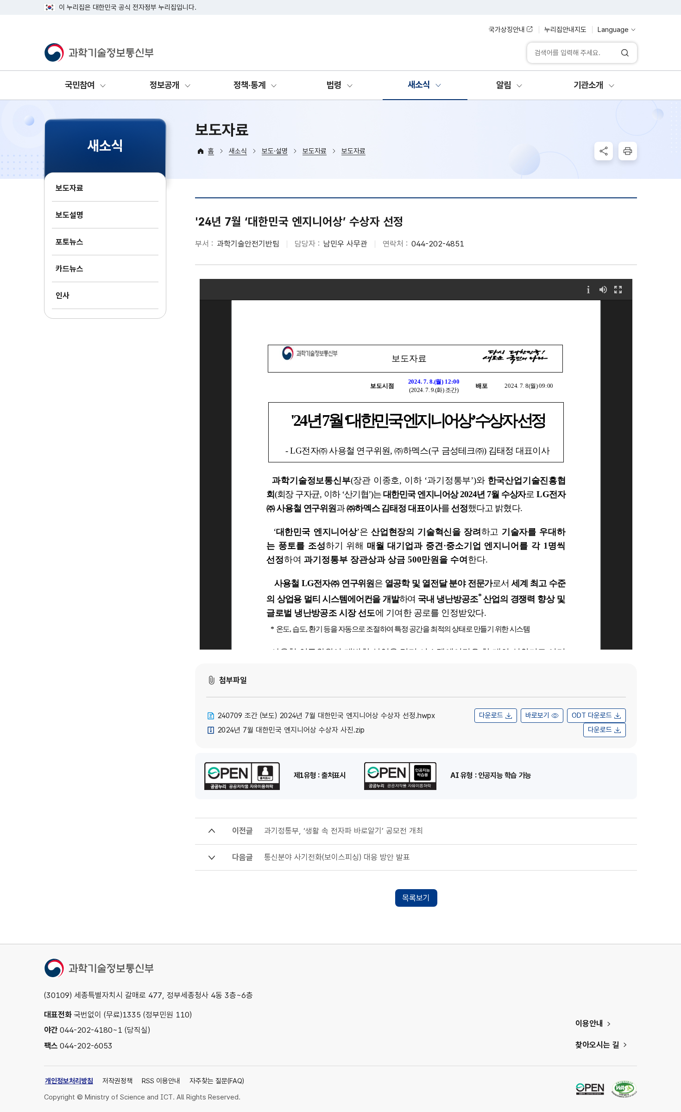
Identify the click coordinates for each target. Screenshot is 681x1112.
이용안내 (589, 1023)
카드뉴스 (69, 268)
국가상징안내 (507, 29)
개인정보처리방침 (69, 1081)
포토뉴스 (69, 241)
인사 (62, 295)
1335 (131, 1014)
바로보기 (537, 715)
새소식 (238, 151)
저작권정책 (117, 1081)
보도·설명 (275, 151)
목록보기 (416, 898)
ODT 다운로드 (592, 715)
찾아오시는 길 (597, 1044)
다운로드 (491, 715)
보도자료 (69, 188)
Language (613, 29)
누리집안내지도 (565, 29)
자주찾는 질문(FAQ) (216, 1081)
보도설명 (69, 215)
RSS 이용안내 (161, 1081)
